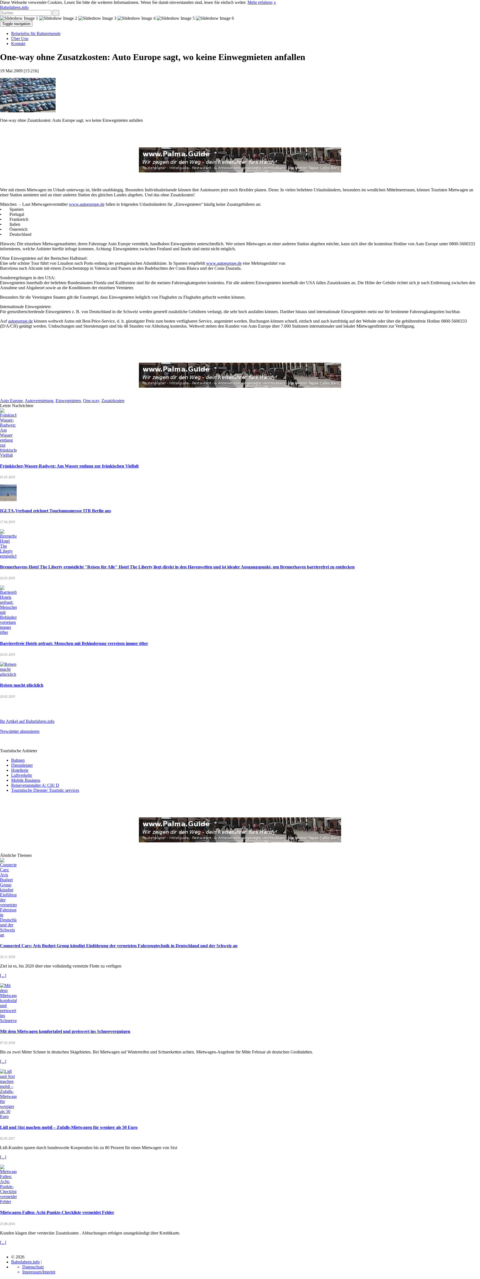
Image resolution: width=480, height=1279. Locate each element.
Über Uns (19, 38)
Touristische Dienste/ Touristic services (45, 790)
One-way (91, 400)
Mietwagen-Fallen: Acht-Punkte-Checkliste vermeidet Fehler (57, 1212)
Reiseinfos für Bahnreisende (36, 33)
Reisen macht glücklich (21, 685)
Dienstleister (22, 765)
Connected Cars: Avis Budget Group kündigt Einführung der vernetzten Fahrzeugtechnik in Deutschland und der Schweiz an (119, 945)
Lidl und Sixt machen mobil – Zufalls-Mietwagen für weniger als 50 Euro (69, 1127)
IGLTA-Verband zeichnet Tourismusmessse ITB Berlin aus (55, 510)
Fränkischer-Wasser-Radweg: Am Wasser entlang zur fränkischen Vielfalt (69, 466)
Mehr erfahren (260, 2)
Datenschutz (33, 1267)
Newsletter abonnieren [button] (19, 731)
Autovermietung (39, 400)
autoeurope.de (20, 321)
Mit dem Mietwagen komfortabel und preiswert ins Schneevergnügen (65, 1031)
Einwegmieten (68, 400)
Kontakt (18, 43)
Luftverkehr (21, 775)
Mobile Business (25, 780)
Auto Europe (11, 400)
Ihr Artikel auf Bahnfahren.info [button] (27, 721)
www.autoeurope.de (86, 204)
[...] (3, 975)
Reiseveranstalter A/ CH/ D (35, 785)
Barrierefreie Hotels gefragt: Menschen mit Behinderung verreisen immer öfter (74, 643)
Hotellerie (19, 770)
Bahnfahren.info (14, 7)
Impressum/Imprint (38, 1272)
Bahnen (18, 760)
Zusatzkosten (112, 400)
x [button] (275, 2)
